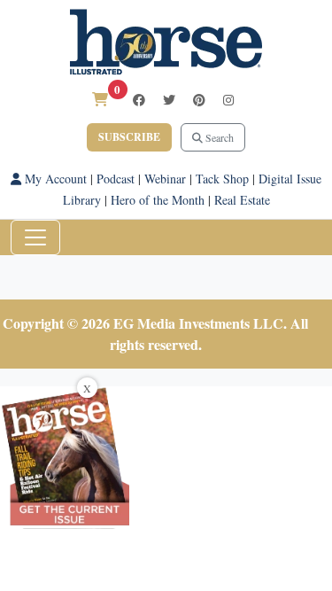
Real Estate (242, 199)
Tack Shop (222, 178)
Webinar (165, 178)
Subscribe (129, 136)
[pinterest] (199, 99)
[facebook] (139, 99)
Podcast (116, 178)
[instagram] (228, 99)
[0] (100, 98)
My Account (54, 178)
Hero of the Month (158, 199)
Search (218, 137)
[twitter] (169, 99)
